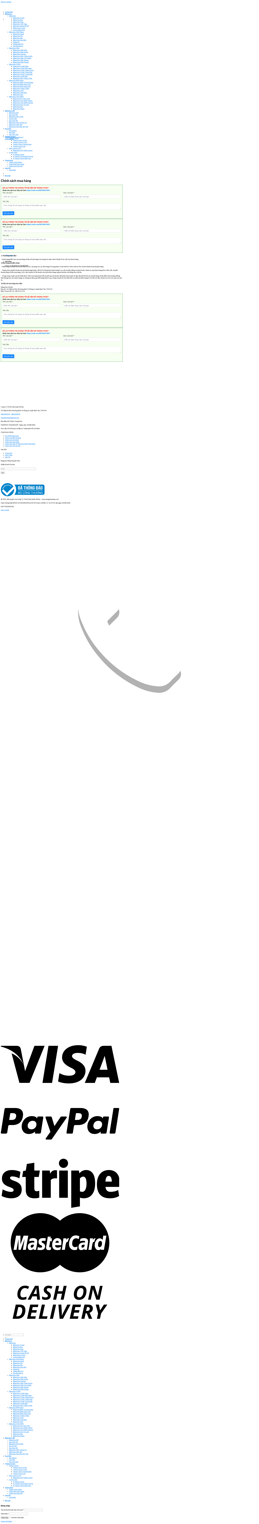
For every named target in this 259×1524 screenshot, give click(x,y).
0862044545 (5, 414)
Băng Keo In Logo (19, 28)
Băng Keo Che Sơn (19, 54)
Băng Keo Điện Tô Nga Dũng (23, 82)
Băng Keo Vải (18, 36)
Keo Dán (8, 129)
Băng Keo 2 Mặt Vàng (20, 66)
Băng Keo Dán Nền (19, 40)
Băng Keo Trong (18, 18)
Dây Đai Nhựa (18, 46)
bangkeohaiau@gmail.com (10, 418)
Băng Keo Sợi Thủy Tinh (21, 99)
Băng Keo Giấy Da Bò (20, 52)
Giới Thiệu (8, 455)
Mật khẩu (5, 1514)
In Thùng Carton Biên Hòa (22, 158)
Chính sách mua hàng (12, 442)
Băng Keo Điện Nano (16, 80)
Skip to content (6, 2)
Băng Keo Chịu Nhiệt (16, 97)
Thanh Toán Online (15, 162)
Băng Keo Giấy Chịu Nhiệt (22, 58)
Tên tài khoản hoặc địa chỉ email (12, 1510)
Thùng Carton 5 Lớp (20, 142)
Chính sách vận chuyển (12, 446)
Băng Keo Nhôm (18, 109)
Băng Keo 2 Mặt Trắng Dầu (22, 72)
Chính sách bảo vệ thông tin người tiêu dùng (20, 444)
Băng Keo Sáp (18, 38)
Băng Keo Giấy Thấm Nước (23, 56)
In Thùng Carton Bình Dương (23, 156)
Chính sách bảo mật (16, 166)
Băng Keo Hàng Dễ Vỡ (21, 26)
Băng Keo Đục (18, 20)
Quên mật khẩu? (6, 1521)
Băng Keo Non (18, 94)
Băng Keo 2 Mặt (14, 64)
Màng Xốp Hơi (18, 44)
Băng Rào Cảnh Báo (20, 92)
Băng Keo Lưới (18, 90)
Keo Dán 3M (13, 115)
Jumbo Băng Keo (19, 30)
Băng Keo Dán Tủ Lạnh (21, 105)
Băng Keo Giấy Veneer (21, 60)
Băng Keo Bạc (18, 107)
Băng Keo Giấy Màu (20, 50)
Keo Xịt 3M (13, 119)
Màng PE (16, 42)
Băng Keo (8, 14)
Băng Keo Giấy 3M (15, 125)
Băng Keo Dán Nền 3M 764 (18, 127)
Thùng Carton (10, 136)
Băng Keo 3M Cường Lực (18, 123)
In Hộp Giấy (13, 152)
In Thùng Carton (18, 154)
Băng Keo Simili (18, 34)
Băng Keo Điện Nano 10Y (22, 84)
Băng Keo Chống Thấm (21, 88)
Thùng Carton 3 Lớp (20, 140)
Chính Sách (9, 160)
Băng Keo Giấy (14, 48)
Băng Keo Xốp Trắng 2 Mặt (22, 78)
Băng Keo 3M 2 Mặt (16, 117)
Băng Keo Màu (18, 22)
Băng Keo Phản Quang (21, 62)
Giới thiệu (12, 170)
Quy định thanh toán (12, 436)
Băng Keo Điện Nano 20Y (22, 86)
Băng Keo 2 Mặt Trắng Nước (23, 70)
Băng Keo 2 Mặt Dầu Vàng (22, 68)
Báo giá (7, 176)
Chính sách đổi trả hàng (13, 438)
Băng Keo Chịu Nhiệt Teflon (22, 101)
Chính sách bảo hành (12, 440)
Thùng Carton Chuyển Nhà (22, 144)
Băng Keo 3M (10, 111)
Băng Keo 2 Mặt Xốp (20, 76)
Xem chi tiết (5, 510)
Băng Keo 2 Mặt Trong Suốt (22, 74)
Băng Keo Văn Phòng (16, 32)
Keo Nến (12, 132)
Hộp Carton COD (15, 148)
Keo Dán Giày (13, 134)
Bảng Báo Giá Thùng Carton (22, 150)
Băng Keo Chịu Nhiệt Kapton (23, 103)
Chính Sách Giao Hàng (16, 164)
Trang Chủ (9, 12)
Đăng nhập (5, 1517)
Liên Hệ (7, 168)
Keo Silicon (13, 131)
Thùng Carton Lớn (19, 146)
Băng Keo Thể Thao (20, 24)
